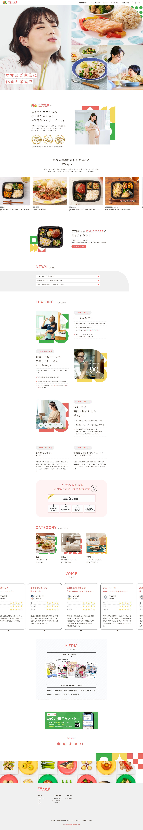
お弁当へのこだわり (95, 2)
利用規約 (53, 820)
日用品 (39, 802)
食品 (39, 800)
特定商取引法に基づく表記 (63, 820)
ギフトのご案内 (114, 2)
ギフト (39, 804)
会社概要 (84, 820)
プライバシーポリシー (75, 820)
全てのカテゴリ (41, 798)
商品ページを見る (79, 246)
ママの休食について (56, 798)
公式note (90, 820)
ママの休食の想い (83, 2)
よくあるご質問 (125, 2)
